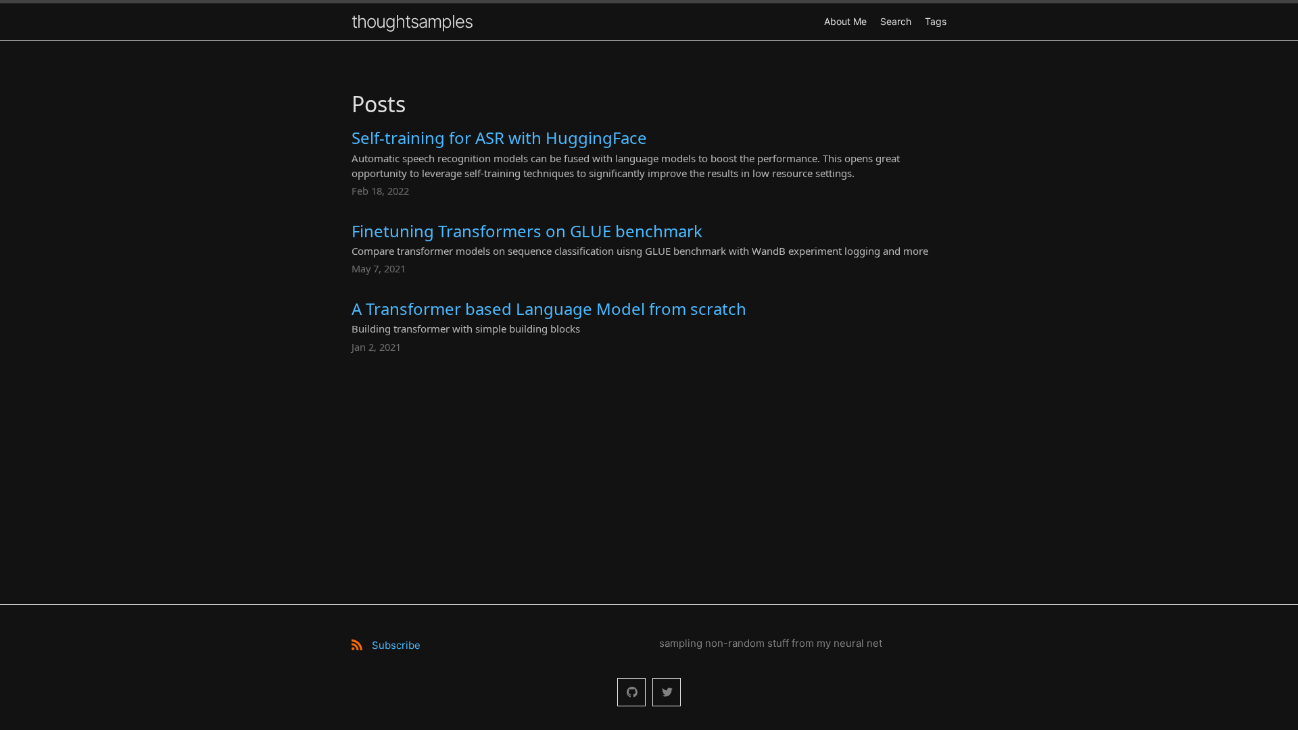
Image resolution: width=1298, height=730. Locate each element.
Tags (935, 21)
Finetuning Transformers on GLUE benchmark (527, 231)
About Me (845, 21)
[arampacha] (631, 692)
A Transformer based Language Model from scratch (549, 308)
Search (895, 21)
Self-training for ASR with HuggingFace (499, 137)
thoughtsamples (412, 21)
